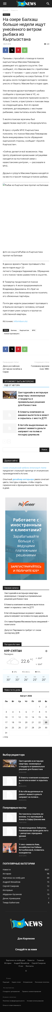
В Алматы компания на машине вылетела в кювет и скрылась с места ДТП (33, 415)
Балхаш (14, 330)
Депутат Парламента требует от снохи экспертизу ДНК (22, 631)
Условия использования (35, 1001)
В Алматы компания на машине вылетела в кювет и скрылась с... (34, 780)
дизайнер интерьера (23, 479)
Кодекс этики (16, 982)
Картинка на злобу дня (15, 960)
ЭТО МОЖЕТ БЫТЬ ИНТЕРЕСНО (19, 381)
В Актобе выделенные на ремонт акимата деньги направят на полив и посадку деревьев (26, 614)
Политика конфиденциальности (13, 1001)
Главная (40, 960)
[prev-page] (4, 441)
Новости (14, 10)
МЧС (33, 330)
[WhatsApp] (24, 50)
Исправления (27, 982)
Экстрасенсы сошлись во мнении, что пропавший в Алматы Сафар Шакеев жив (32, 817)
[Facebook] (5, 50)
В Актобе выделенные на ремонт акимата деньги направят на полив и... (31, 794)
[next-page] (9, 441)
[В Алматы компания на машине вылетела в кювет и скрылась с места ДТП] (10, 415)
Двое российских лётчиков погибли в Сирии (12, 369)
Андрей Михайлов (21, 963)
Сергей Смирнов (38, 963)
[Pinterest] (18, 50)
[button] (4, 3)
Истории (7, 963)
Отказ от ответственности (12, 1005)
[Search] (48, 3)
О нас (21, 966)
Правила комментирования (31, 991)
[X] (12, 50)
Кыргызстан (24, 330)
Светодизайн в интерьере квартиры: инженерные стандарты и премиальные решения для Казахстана (23, 596)
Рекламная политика (42, 982)
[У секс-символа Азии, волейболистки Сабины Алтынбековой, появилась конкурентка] (10, 848)
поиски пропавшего (11, 334)
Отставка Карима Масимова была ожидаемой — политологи (26, 623)
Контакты (30, 966)
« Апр (5, 737)
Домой (5, 10)
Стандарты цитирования (11, 991)
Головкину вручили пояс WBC (40, 367)
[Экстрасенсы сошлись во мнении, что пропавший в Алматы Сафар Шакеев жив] (10, 817)
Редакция (6, 982)
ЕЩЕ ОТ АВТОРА (12, 385)
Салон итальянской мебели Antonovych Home (24, 467)
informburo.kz (20, 321)
